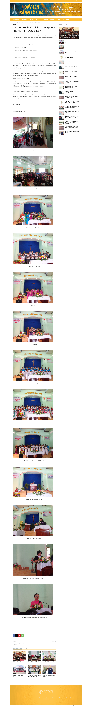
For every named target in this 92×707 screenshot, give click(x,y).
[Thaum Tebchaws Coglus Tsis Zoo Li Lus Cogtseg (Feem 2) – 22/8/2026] (61, 128)
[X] (16, 635)
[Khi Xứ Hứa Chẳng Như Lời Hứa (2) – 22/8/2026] (61, 113)
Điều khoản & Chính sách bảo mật (70, 705)
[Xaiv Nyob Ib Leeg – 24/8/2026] (61, 77)
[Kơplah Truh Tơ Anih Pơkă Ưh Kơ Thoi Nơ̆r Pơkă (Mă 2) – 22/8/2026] (61, 118)
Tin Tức (31, 19)
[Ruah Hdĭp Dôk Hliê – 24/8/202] (61, 72)
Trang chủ (14, 22)
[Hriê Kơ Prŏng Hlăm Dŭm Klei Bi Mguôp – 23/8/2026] (61, 87)
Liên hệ (78, 705)
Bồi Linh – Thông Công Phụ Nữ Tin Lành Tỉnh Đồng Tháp (22, 643)
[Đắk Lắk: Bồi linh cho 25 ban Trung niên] (34, 656)
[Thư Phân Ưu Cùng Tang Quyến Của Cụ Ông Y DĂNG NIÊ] (61, 57)
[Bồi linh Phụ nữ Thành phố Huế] (49, 656)
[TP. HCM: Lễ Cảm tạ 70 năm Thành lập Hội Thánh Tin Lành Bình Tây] (19, 656)
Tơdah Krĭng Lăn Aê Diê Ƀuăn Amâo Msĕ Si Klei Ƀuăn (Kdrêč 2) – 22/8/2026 (71, 122)
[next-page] (15, 679)
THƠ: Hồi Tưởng (53, 643)
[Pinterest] (19, 635)
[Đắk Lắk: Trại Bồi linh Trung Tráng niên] (19, 669)
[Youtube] (78, 1)
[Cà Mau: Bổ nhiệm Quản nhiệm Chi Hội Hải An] (49, 669)
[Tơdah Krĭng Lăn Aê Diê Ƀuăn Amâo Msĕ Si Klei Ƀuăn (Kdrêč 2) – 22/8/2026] (61, 123)
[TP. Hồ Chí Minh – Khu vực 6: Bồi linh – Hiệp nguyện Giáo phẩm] (34, 669)
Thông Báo (39, 19)
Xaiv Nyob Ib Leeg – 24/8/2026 (71, 76)
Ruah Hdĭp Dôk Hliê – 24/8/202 (71, 71)
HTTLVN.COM (66, 19)
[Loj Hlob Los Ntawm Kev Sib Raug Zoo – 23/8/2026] (61, 97)
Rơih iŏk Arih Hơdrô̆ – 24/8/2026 (71, 66)
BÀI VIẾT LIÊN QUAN (17, 648)
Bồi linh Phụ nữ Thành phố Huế (48, 661)
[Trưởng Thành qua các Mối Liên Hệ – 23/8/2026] (61, 82)
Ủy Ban (58, 19)
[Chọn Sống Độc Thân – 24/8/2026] (61, 62)
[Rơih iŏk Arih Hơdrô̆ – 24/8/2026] (61, 67)
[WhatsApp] (22, 635)
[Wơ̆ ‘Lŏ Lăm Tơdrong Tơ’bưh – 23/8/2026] (61, 92)
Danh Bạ (46, 19)
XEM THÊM (25, 648)
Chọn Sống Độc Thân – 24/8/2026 (71, 61)
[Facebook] (76, 1)
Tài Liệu (52, 19)
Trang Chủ (24, 19)
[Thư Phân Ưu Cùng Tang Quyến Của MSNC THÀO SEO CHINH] (61, 102)
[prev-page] (13, 679)
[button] (77, 19)
